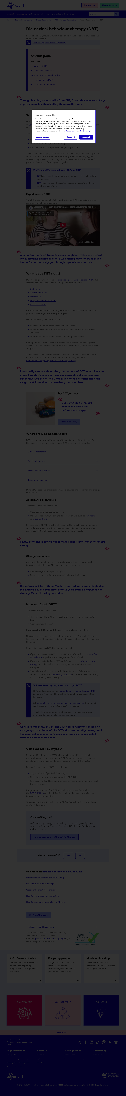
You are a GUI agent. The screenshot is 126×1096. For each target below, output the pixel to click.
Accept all (86, 137)
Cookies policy (85, 131)
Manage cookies (42, 137)
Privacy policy (71, 131)
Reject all (71, 137)
